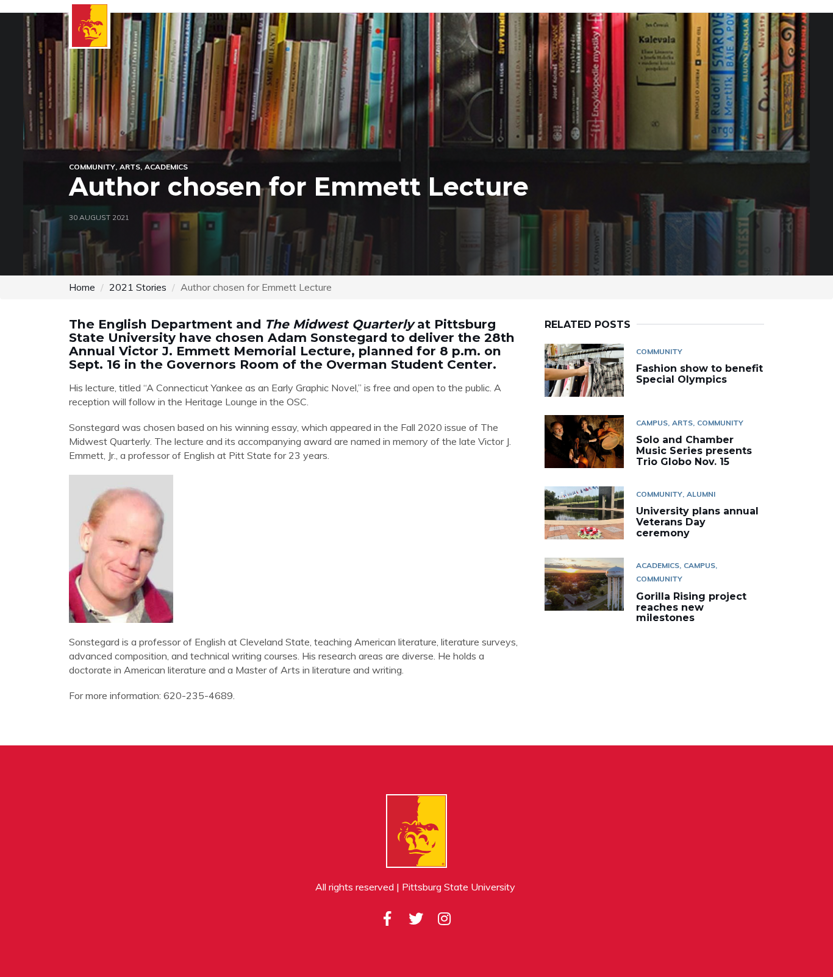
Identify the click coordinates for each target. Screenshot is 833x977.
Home (82, 287)
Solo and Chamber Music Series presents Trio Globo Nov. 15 (694, 450)
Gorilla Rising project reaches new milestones (691, 607)
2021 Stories (137, 287)
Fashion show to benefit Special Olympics (699, 374)
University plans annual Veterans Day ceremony (697, 521)
